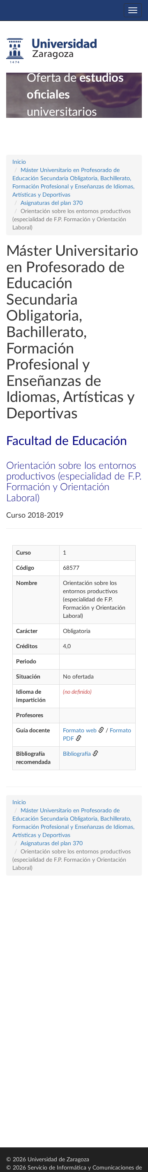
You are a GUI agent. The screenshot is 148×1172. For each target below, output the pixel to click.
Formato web (80, 731)
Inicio (19, 162)
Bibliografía (77, 754)
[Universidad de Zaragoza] (51, 51)
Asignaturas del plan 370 (52, 203)
